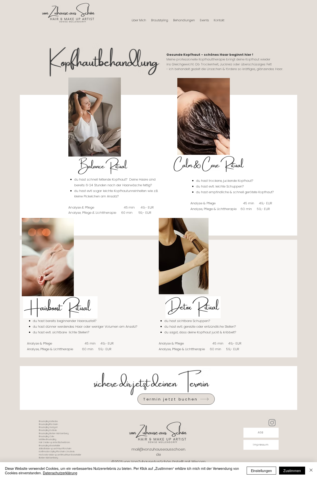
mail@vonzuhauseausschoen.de (158, 452)
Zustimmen (292, 470)
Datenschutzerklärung (60, 472)
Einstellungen (261, 470)
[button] (184, 20)
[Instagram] (272, 422)
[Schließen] (311, 470)
